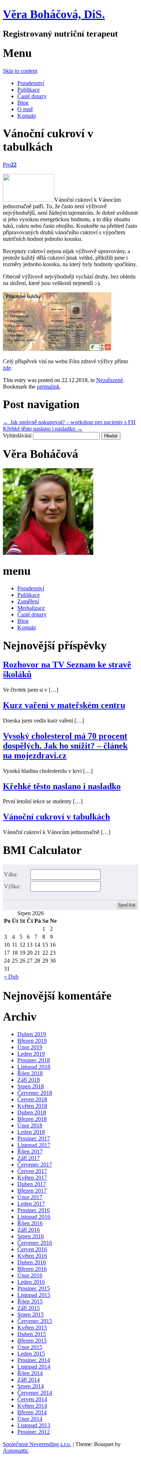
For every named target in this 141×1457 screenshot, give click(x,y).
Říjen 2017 (30, 1151)
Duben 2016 (31, 1262)
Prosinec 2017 (33, 1138)
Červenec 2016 (34, 1243)
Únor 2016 (29, 1275)
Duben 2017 (31, 1184)
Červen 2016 (32, 1249)
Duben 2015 (31, 1334)
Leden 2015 (31, 1354)
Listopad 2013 (33, 1425)
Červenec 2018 (34, 1093)
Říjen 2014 (30, 1373)
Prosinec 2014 (33, 1360)
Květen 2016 (32, 1256)
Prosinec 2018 (33, 1060)
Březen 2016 (32, 1269)
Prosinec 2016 (33, 1210)
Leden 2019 (31, 1054)
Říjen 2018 (30, 1073)
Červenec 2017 (34, 1164)
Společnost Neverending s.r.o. (37, 1444)
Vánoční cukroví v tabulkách (56, 816)
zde (7, 368)
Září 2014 (28, 1380)
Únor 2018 (29, 1125)
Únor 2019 (29, 1047)
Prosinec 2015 (33, 1288)
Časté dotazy (32, 96)
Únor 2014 (29, 1419)
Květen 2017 (32, 1178)
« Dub (11, 977)
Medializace (31, 608)
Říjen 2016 (30, 1223)
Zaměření (28, 601)
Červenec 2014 (34, 1393)
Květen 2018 (32, 1106)
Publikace (28, 90)
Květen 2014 (32, 1406)
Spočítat (127, 905)
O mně (25, 109)
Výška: (12, 886)
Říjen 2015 (30, 1301)
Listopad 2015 (33, 1295)
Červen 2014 (32, 1399)
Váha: (11, 874)
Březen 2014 (32, 1412)
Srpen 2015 (30, 1314)
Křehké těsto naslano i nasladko (42, 429)
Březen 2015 (32, 1340)
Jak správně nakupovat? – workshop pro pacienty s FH (69, 422)
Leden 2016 (31, 1282)
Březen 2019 (32, 1041)
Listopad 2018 (33, 1067)
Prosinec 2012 (33, 1432)
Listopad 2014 (33, 1367)
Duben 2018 (31, 1112)
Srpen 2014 (30, 1386)
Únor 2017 (29, 1197)
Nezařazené (109, 380)
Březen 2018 (32, 1119)
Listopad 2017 (33, 1145)
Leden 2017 (31, 1204)
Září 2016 (28, 1230)
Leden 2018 (31, 1132)
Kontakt (26, 116)
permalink (48, 387)
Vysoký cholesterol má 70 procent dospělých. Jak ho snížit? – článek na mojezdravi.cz (65, 745)
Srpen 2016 (30, 1236)
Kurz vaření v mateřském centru (64, 705)
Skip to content (20, 71)
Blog (23, 103)
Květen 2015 (32, 1327)
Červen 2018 (32, 1099)
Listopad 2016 (33, 1217)
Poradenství (30, 83)
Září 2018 (28, 1080)
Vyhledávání (17, 435)
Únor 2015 (29, 1347)
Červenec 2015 (34, 1321)
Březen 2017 (32, 1191)
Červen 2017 (32, 1171)
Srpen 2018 (30, 1086)
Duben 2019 (31, 1034)
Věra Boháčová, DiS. (54, 14)
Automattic (15, 1451)
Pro (10, 165)
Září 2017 (28, 1158)
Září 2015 (28, 1308)
